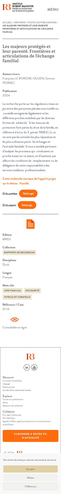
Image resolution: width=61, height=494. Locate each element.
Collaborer (9, 411)
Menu (52, 9)
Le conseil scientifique (12, 380)
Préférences (30, 486)
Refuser (30, 477)
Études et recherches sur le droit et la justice (23, 7)
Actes (5, 402)
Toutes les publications (41, 22)
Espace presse (9, 387)
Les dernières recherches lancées (17, 390)
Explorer (19, 22)
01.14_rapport (9, 205)
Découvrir (8, 377)
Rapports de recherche (19, 252)
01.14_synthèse (10, 193)
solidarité (32, 290)
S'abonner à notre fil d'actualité (30, 436)
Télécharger (28, 193)
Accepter (30, 469)
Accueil (7, 22)
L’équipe (6, 384)
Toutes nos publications (13, 399)
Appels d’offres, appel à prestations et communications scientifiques (27, 423)
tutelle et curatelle (17, 297)
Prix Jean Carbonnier (12, 415)
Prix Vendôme (9, 418)
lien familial (12, 290)
